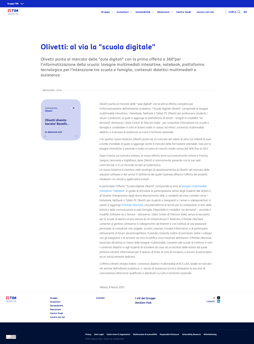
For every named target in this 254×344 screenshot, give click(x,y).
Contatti (100, 298)
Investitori (123, 12)
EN (245, 12)
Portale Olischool (133, 205)
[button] (45, 136)
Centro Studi (56, 313)
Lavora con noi (57, 317)
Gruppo (105, 12)
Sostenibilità (143, 12)
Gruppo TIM (13, 3)
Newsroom (163, 12)
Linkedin (210, 301)
